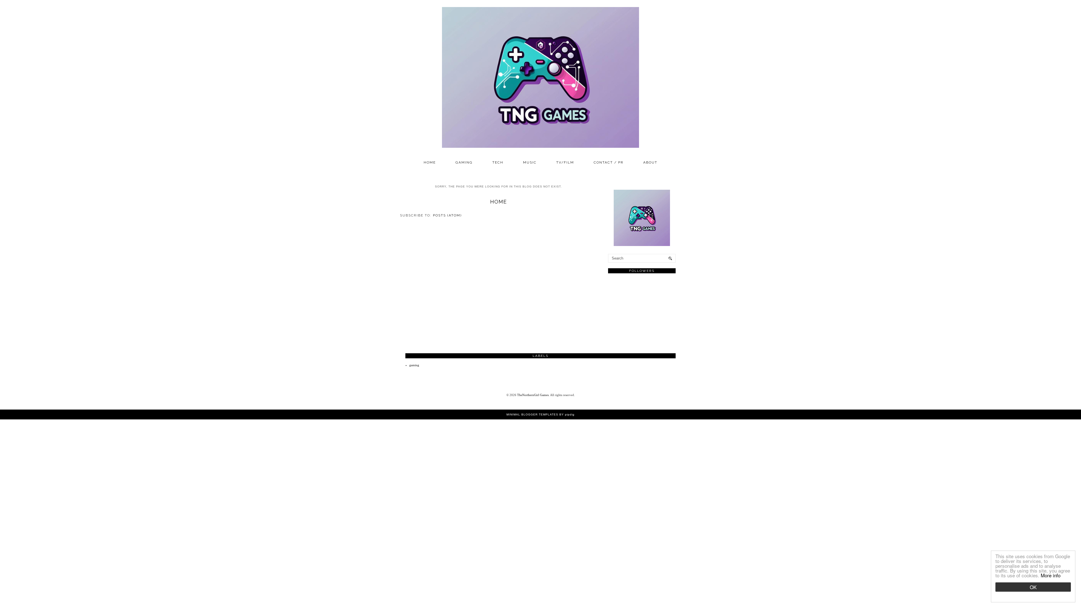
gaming (414, 365)
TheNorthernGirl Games (533, 395)
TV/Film (565, 162)
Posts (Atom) (447, 215)
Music (530, 162)
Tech (497, 162)
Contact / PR (609, 162)
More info (1050, 575)
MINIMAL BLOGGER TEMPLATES (532, 414)
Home (430, 162)
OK (1033, 587)
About (650, 162)
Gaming (464, 162)
